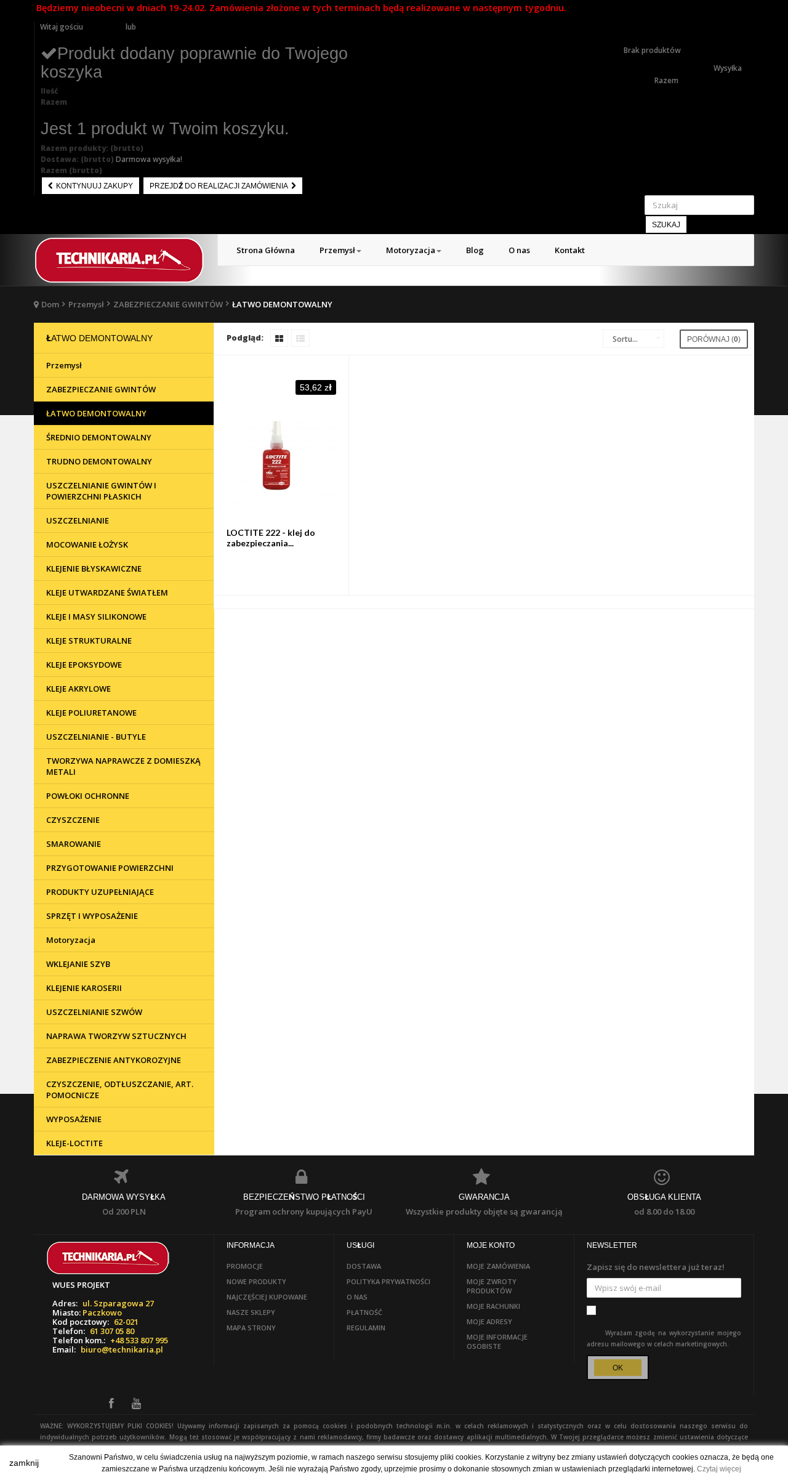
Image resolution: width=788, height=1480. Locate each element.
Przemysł (86, 304)
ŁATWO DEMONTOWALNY (96, 413)
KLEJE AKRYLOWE (78, 688)
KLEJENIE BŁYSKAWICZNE (94, 568)
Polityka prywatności (388, 1281)
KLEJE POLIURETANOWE (91, 712)
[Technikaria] (119, 260)
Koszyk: (637, 27)
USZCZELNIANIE (77, 520)
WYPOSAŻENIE (74, 1119)
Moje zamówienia (498, 1266)
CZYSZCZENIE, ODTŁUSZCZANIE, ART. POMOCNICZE (119, 1089)
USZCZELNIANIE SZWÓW (94, 1011)
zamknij (24, 1463)
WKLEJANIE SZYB (78, 963)
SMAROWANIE (73, 843)
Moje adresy (489, 1321)
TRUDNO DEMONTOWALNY (99, 461)
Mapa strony (251, 1327)
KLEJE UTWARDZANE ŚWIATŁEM (107, 592)
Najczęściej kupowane (267, 1296)
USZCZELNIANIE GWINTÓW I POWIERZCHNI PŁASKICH (101, 491)
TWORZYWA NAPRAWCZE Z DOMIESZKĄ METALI (123, 766)
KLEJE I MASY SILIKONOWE (96, 616)
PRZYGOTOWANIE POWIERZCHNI (110, 867)
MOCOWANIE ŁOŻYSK (87, 544)
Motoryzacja (70, 939)
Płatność (364, 1312)
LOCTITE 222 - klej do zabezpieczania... (271, 537)
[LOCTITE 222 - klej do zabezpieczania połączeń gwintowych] (282, 463)
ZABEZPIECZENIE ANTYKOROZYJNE (113, 1060)
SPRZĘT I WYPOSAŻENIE (92, 915)
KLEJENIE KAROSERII (84, 987)
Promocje (245, 1266)
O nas (357, 1296)
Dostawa (364, 1266)
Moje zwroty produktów (492, 1286)
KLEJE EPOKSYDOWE (84, 664)
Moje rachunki (493, 1306)
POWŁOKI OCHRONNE (87, 795)
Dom (50, 304)
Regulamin (366, 1327)
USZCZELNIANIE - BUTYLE (96, 736)
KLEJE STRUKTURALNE (89, 640)
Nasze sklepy (251, 1312)
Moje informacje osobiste (497, 1341)
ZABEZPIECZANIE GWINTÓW (168, 304)
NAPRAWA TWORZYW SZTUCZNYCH (116, 1035)
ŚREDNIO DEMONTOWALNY (98, 437)
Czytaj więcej (719, 1469)
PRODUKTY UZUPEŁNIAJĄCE (100, 891)
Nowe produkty (256, 1281)
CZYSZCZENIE (73, 819)
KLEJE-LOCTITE (74, 1143)
